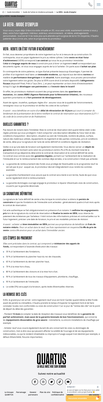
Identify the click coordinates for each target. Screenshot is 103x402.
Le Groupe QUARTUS (9, 393)
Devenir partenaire (33, 393)
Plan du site (45, 392)
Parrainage (21, 392)
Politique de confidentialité (57, 393)
